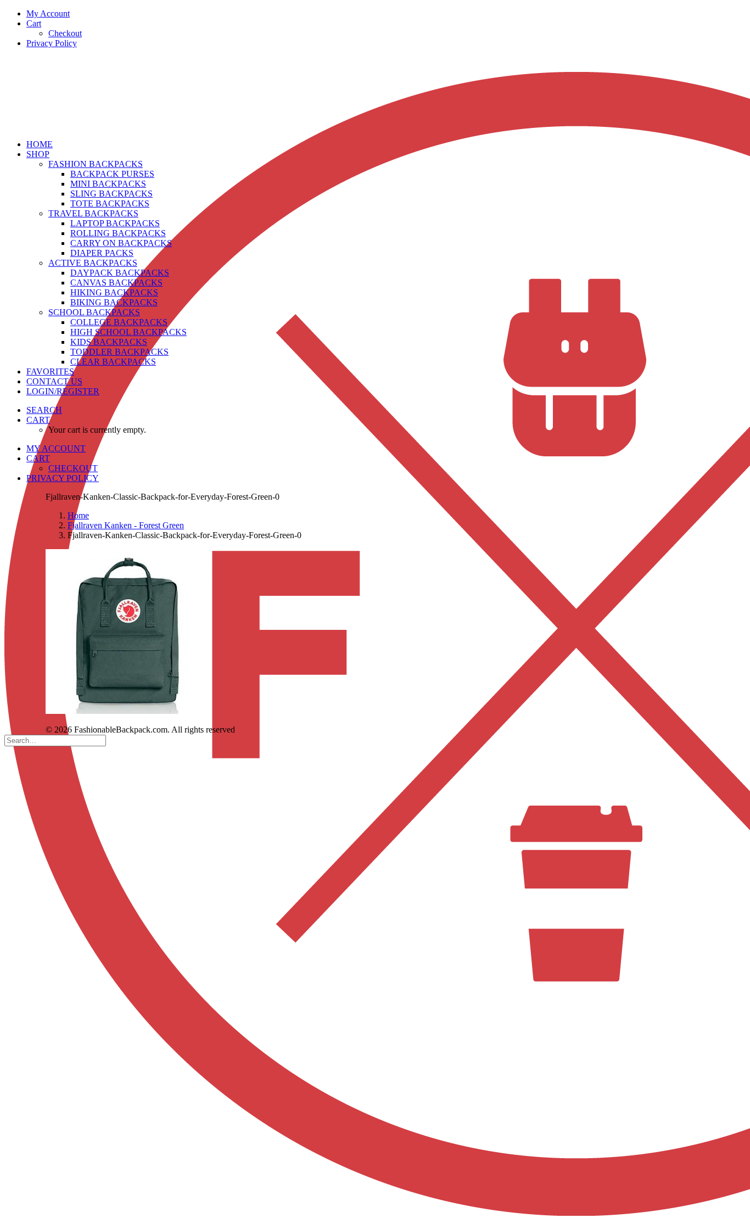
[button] (44, 410)
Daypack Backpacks (119, 272)
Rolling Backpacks (118, 233)
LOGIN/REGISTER (62, 391)
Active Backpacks (92, 262)
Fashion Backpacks (95, 164)
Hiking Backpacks (114, 292)
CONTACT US (54, 381)
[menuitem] (386, 14)
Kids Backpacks (108, 342)
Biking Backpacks (114, 302)
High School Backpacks (128, 332)
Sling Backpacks (111, 193)
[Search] (55, 740)
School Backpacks (94, 312)
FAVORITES (50, 371)
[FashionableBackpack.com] (375, 94)
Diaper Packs (101, 253)
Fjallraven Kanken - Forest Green (126, 525)
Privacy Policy (51, 43)
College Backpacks (118, 322)
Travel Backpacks (93, 213)
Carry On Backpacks (121, 243)
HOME (39, 144)
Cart (33, 23)
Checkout (65, 33)
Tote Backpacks (109, 203)
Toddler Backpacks (119, 351)
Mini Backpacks (108, 183)
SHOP (37, 154)
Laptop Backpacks (115, 223)
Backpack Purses (112, 173)
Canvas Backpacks (116, 282)
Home (78, 515)
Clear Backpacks (113, 361)
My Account (48, 13)
